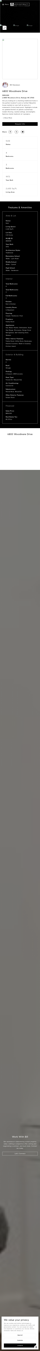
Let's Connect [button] (20, 1153)
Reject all (20, 1335)
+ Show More (7, 118)
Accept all (20, 1345)
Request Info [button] (20, 124)
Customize (20, 1340)
